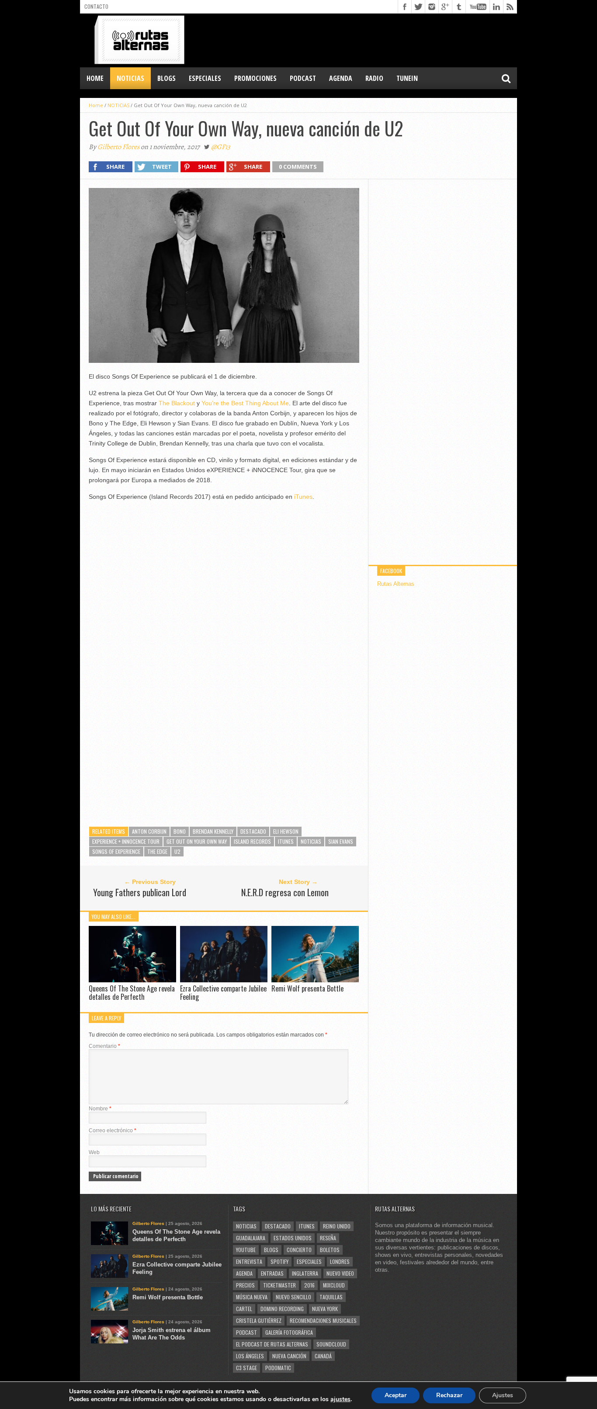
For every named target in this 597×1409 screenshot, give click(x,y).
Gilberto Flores (118, 147)
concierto (299, 1249)
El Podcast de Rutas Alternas (272, 1344)
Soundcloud (331, 1344)
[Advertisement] (358, 39)
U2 (177, 851)
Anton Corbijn (149, 831)
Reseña (328, 1238)
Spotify (279, 1261)
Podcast (246, 1332)
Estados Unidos (293, 1238)
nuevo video (340, 1273)
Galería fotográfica (289, 1332)
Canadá (323, 1356)
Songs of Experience (116, 851)
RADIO (374, 78)
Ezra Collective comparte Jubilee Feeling (223, 992)
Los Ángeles (250, 1356)
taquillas (331, 1297)
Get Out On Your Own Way (197, 841)
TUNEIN (407, 78)
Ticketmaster (279, 1285)
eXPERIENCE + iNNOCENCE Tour (126, 841)
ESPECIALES (205, 78)
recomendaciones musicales (323, 1320)
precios (245, 1285)
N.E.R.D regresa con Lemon (285, 892)
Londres (340, 1261)
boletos (330, 1249)
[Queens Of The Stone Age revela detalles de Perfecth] (132, 980)
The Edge (157, 851)
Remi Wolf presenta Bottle (307, 988)
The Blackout (177, 403)
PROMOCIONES (255, 78)
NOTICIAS (130, 78)
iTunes (303, 496)
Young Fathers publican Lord (139, 892)
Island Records (252, 841)
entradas (272, 1273)
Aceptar (395, 1395)
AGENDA (340, 78)
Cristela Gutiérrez (258, 1320)
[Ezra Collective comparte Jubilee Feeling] (223, 980)
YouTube (246, 1249)
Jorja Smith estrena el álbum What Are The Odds (171, 1334)
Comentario (104, 1046)
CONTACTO (96, 6)
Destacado (253, 831)
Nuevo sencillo (293, 1297)
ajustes (340, 1399)
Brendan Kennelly (213, 831)
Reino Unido (337, 1226)
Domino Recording (282, 1308)
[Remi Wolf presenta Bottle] (315, 980)
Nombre (100, 1109)
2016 (309, 1285)
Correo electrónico (112, 1130)
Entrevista (249, 1261)
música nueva (251, 1297)
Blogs (271, 1249)
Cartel (244, 1308)
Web (94, 1152)
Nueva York (325, 1308)
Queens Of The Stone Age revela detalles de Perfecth (132, 992)
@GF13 (220, 147)
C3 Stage (246, 1367)
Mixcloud (334, 1285)
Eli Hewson (285, 831)
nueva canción (289, 1356)
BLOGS (166, 78)
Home (95, 78)
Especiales (309, 1261)
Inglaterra (305, 1273)
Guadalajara (250, 1238)
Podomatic (278, 1367)
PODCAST (303, 78)
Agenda (244, 1273)
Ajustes (502, 1395)
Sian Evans (340, 841)
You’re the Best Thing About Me (245, 403)
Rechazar (449, 1395)
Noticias (311, 841)
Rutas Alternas (395, 584)
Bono (180, 831)
